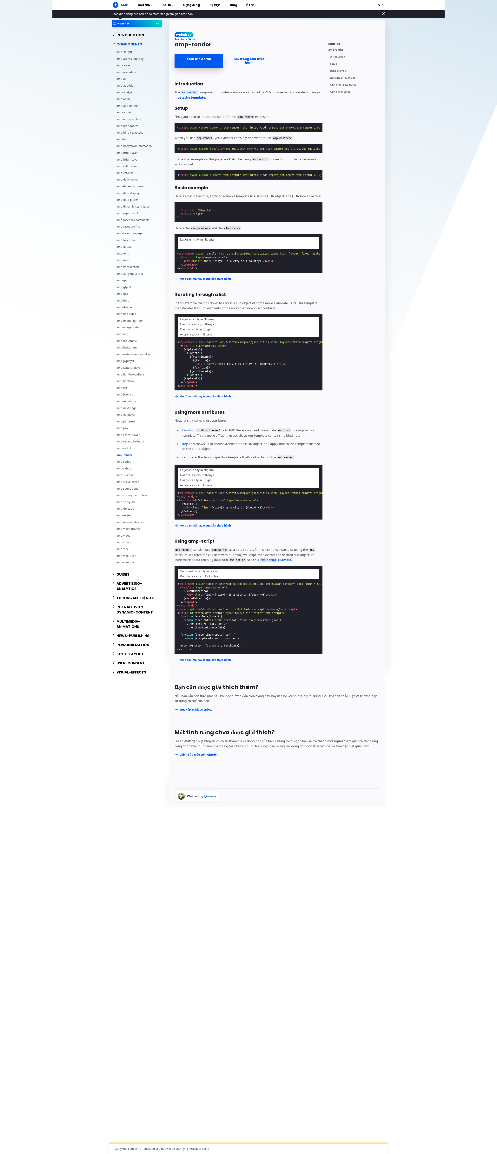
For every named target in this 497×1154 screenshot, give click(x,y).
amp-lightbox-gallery (130, 374)
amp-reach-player (128, 434)
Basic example (338, 70)
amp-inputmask (126, 340)
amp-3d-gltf (124, 52)
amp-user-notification (130, 522)
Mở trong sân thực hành (249, 61)
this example (272, 560)
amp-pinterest (125, 421)
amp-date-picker (127, 200)
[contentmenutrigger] (354, 43)
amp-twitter (124, 515)
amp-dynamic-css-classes (133, 206)
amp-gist (122, 293)
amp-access (124, 65)
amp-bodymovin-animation (134, 146)
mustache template (190, 97)
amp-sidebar (124, 475)
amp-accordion (126, 72)
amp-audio (123, 112)
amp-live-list (124, 394)
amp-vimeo (123, 542)
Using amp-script (340, 91)
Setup (333, 63)
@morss (210, 796)
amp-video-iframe (128, 529)
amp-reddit (123, 448)
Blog (233, 5)
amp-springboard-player (132, 495)
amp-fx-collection (127, 267)
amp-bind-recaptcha (129, 132)
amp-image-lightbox (129, 320)
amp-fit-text (124, 247)
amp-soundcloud (127, 488)
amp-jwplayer (125, 361)
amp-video (123, 535)
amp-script (123, 461)
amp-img (122, 334)
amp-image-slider (128, 327)
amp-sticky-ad (125, 502)
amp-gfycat (123, 287)
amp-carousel (125, 173)
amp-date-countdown (130, 186)
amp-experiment (127, 213)
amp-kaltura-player (129, 367)
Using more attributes (343, 84)
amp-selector (125, 468)
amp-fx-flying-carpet (129, 273)
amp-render (124, 455)
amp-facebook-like (128, 226)
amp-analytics (125, 92)
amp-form (122, 260)
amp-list (121, 387)
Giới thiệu (145, 5)
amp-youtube (125, 562)
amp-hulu (122, 300)
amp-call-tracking (127, 166)
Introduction (337, 56)
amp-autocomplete (128, 119)
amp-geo (122, 280)
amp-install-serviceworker (133, 354)
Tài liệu (168, 5)
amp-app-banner (127, 105)
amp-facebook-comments (132, 220)
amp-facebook (125, 240)
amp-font (122, 253)
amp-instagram (126, 347)
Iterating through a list (343, 77)
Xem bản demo (199, 59)
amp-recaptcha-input (130, 441)
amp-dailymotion (127, 179)
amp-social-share (127, 482)
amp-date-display (127, 193)
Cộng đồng (191, 5)
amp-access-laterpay (129, 58)
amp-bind (122, 139)
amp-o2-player (126, 414)
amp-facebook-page (129, 233)
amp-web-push (126, 555)
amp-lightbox (125, 381)
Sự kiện (214, 5)
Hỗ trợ (249, 5)
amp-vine (122, 549)
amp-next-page (126, 408)
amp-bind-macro (127, 126)
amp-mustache (126, 401)
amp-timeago (125, 508)
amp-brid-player (127, 153)
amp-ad (121, 79)
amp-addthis (124, 85)
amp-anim (123, 99)
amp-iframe (124, 307)
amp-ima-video (126, 314)
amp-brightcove (126, 159)
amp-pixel (122, 428)
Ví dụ (191, 39)
